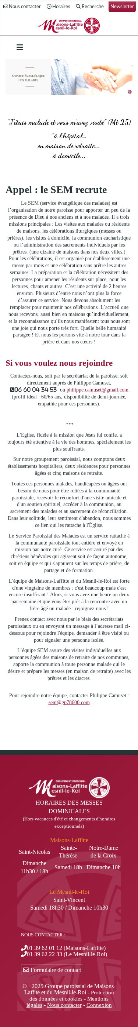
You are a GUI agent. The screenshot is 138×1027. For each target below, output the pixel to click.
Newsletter (122, 6)
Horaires (61, 6)
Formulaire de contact (55, 970)
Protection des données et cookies (71, 996)
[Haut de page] (125, 1013)
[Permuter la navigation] (20, 47)
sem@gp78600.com (69, 702)
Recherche (93, 6)
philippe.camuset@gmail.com (97, 390)
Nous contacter (25, 6)
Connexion (99, 1005)
